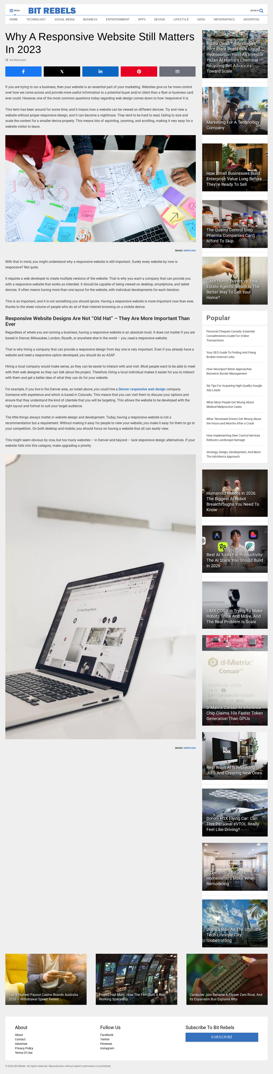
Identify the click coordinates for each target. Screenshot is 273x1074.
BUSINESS (90, 19)
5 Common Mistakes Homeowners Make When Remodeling (230, 878)
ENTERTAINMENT (117, 19)
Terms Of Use (23, 1052)
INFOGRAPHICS (224, 19)
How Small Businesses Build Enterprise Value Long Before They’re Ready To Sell (234, 179)
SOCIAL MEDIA (64, 19)
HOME (14, 19)
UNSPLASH (190, 250)
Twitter (105, 1039)
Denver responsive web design (142, 389)
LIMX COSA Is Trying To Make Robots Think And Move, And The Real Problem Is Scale (234, 616)
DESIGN (159, 19)
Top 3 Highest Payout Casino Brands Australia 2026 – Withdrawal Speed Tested (43, 997)
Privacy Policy (24, 1048)
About (19, 1035)
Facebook (106, 1035)
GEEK (201, 19)
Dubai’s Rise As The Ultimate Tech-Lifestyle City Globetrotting (233, 935)
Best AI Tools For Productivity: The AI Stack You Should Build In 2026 (234, 560)
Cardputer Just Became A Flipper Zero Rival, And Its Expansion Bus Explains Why (226, 997)
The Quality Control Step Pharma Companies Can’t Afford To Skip (230, 235)
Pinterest (106, 1043)
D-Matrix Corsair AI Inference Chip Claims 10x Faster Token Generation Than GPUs (234, 713)
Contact (20, 1039)
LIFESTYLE (181, 19)
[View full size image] (100, 188)
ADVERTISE (251, 19)
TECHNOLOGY (36, 19)
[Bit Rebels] (50, 12)
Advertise (21, 1043)
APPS (142, 19)
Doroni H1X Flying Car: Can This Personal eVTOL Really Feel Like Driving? (232, 824)
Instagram (107, 1048)
